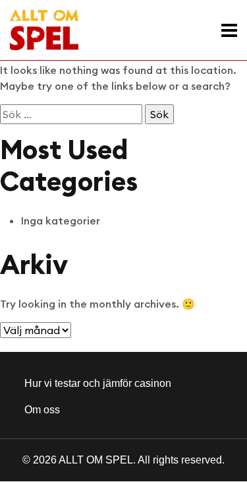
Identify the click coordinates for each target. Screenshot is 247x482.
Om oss (42, 409)
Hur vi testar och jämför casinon (97, 383)
